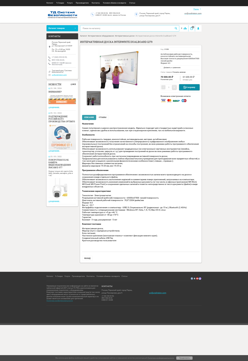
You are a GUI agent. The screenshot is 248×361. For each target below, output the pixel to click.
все (74, 84)
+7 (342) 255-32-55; (59, 57)
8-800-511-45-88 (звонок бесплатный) (61, 64)
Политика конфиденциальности (59, 301)
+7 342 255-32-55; (102, 13)
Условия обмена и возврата (114, 3)
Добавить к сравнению (172, 68)
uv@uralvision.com (193, 13)
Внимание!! (55, 92)
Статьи (132, 3)
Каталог (49, 3)
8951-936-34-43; (58, 60)
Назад (87, 258)
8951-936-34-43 (114, 13)
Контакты (96, 3)
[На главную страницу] (62, 15)
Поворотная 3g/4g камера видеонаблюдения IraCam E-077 (60, 164)
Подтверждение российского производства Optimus (62, 119)
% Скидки (60, 3)
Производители (82, 3)
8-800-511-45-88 (101, 15)
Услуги (70, 3)
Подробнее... (55, 107)
